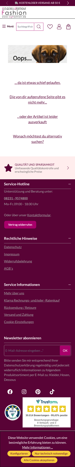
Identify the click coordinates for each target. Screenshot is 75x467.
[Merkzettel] (50, 26)
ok (65, 350)
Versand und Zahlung (18, 314)
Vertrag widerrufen (20, 224)
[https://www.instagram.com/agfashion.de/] (24, 391)
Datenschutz (13, 247)
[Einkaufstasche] (68, 26)
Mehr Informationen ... (37, 447)
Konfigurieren (19, 453)
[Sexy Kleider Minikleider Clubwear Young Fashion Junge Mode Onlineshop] (36, 12)
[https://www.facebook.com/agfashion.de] (10, 391)
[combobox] (25, 27)
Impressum (11, 254)
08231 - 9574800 (16, 198)
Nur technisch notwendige (51, 453)
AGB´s (8, 268)
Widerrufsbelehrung (18, 261)
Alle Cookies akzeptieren (39, 460)
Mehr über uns (14, 293)
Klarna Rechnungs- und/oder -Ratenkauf (32, 300)
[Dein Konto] (59, 26)
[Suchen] (38, 27)
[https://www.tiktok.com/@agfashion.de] (52, 391)
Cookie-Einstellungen (19, 322)
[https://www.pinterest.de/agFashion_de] (38, 391)
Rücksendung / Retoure (20, 307)
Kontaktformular (39, 215)
